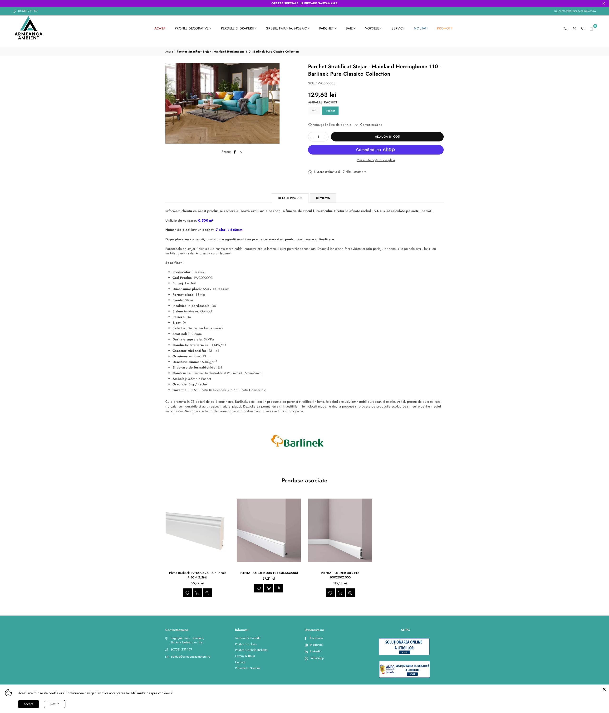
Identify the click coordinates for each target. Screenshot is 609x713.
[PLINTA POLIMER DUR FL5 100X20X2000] (340, 530)
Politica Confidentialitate (251, 650)
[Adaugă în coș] (197, 592)
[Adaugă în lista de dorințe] (187, 592)
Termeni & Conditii (247, 638)
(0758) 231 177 (27, 11)
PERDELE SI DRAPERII (237, 28)
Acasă (169, 52)
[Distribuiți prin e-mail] (242, 152)
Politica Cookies (245, 644)
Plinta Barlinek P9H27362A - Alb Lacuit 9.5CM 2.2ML (197, 575)
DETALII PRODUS (290, 198)
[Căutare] (566, 28)
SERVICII (398, 28)
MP (314, 110)
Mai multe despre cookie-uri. (152, 693)
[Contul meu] (574, 28)
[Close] (604, 689)
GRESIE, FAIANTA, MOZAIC (286, 28)
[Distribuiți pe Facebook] (235, 152)
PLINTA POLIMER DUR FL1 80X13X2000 (269, 573)
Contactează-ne (370, 124)
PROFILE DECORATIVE (192, 28)
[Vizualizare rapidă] (207, 592)
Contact (240, 662)
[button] (591, 28)
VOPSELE (372, 28)
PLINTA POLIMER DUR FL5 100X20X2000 (340, 575)
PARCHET (326, 28)
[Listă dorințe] (583, 28)
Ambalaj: (322, 102)
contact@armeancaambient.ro (576, 11)
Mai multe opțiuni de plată (376, 160)
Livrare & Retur (245, 656)
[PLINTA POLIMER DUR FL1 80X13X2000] (269, 530)
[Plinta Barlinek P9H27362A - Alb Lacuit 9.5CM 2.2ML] (197, 530)
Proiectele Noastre (247, 668)
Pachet (330, 110)
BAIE (349, 28)
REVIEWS (323, 198)
